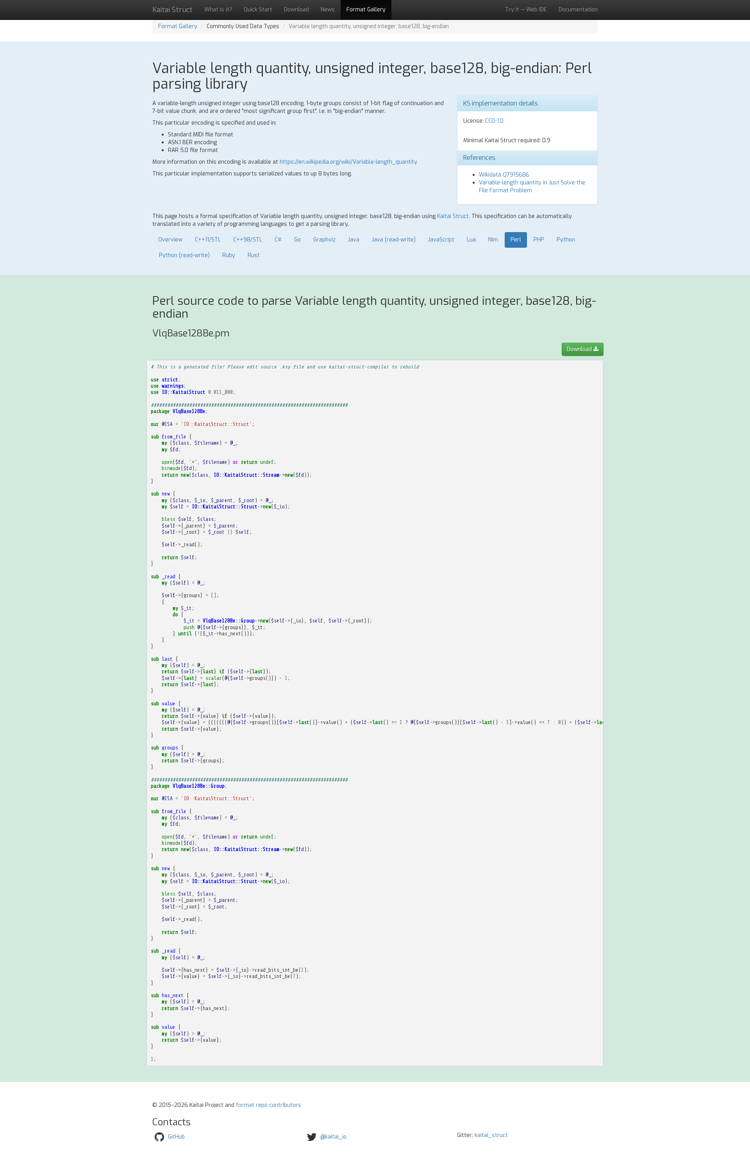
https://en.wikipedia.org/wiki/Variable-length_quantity (348, 162)
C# (278, 239)
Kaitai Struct (453, 216)
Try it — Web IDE (526, 9)
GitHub (176, 1136)
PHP (539, 239)
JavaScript (441, 239)
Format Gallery (366, 9)
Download (296, 9)
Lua (471, 239)
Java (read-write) (394, 239)
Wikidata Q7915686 (504, 175)
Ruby (228, 255)
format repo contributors (268, 1105)
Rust (254, 255)
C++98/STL (247, 239)
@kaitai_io (333, 1136)
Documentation (578, 9)
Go (297, 239)
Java (353, 239)
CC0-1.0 (494, 121)
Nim (493, 239)
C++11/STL (208, 239)
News (328, 9)
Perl (516, 239)
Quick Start (258, 9)
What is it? (218, 9)
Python (566, 239)
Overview (170, 239)
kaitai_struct (491, 1135)
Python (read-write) (184, 255)
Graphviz (324, 239)
